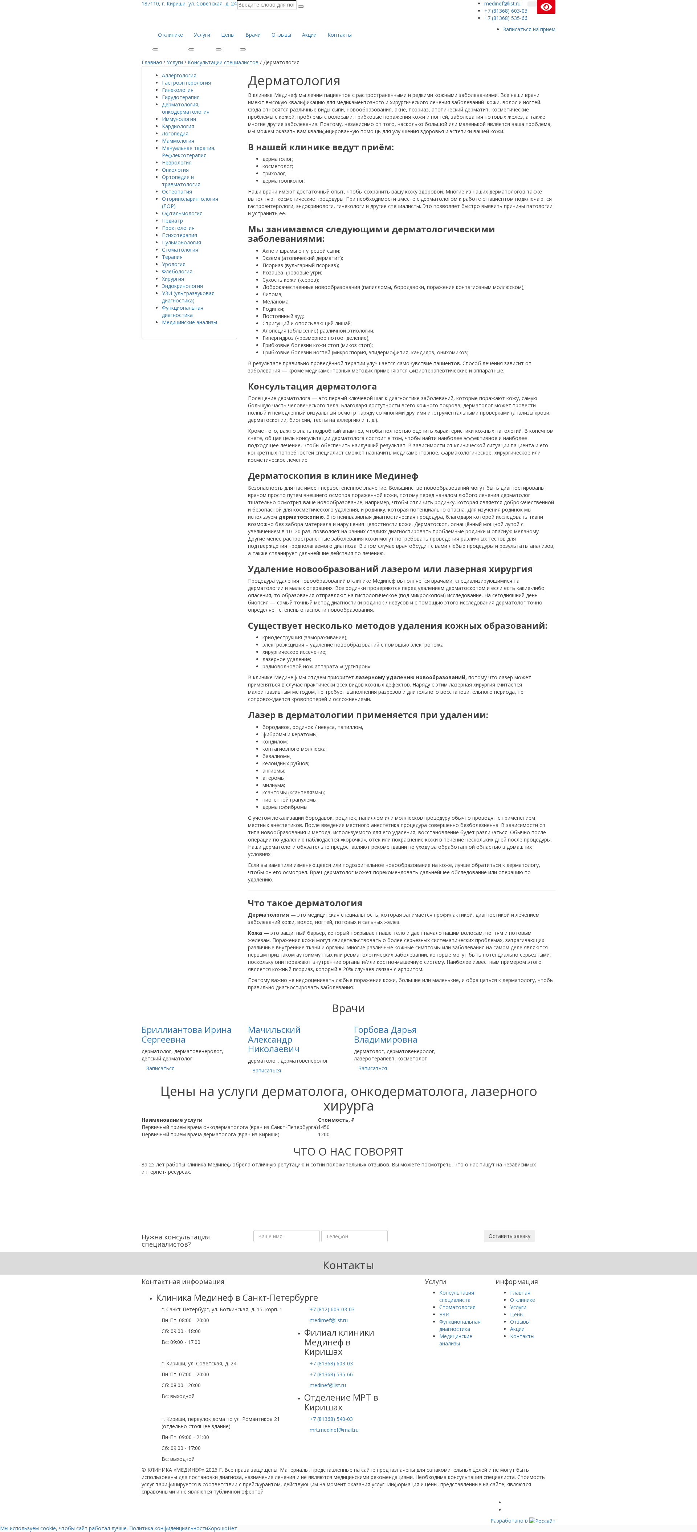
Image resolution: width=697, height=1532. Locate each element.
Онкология (175, 169)
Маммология (178, 140)
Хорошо (218, 1528)
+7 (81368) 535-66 (331, 1374)
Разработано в (509, 1520)
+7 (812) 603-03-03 (332, 1309)
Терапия (172, 256)
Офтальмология (182, 213)
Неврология (177, 162)
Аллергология (179, 75)
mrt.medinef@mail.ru (334, 1429)
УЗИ (444, 1314)
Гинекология (177, 89)
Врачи (253, 34)
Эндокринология (182, 285)
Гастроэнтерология (186, 82)
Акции (309, 34)
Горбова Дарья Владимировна (385, 1034)
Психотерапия (179, 235)
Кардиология (178, 126)
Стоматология (180, 249)
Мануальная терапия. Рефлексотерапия (188, 151)
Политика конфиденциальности (168, 1528)
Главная (520, 1292)
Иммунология (179, 118)
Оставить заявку (509, 1235)
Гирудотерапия (181, 97)
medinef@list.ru (328, 1385)
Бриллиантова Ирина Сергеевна (187, 1034)
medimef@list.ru (329, 1320)
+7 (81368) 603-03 (331, 1363)
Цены (228, 34)
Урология (174, 264)
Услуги (202, 34)
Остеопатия (177, 191)
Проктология (178, 227)
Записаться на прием (529, 29)
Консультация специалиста (456, 1296)
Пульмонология (181, 242)
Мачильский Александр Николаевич (274, 1039)
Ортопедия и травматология (181, 181)
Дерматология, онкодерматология (185, 108)
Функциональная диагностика (182, 311)
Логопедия (175, 133)
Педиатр (172, 220)
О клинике (170, 34)
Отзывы (281, 34)
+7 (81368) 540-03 (331, 1418)
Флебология (177, 271)
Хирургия (173, 278)
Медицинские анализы (189, 322)
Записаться (160, 1068)
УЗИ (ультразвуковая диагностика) (188, 297)
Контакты (339, 34)
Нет (232, 1528)
